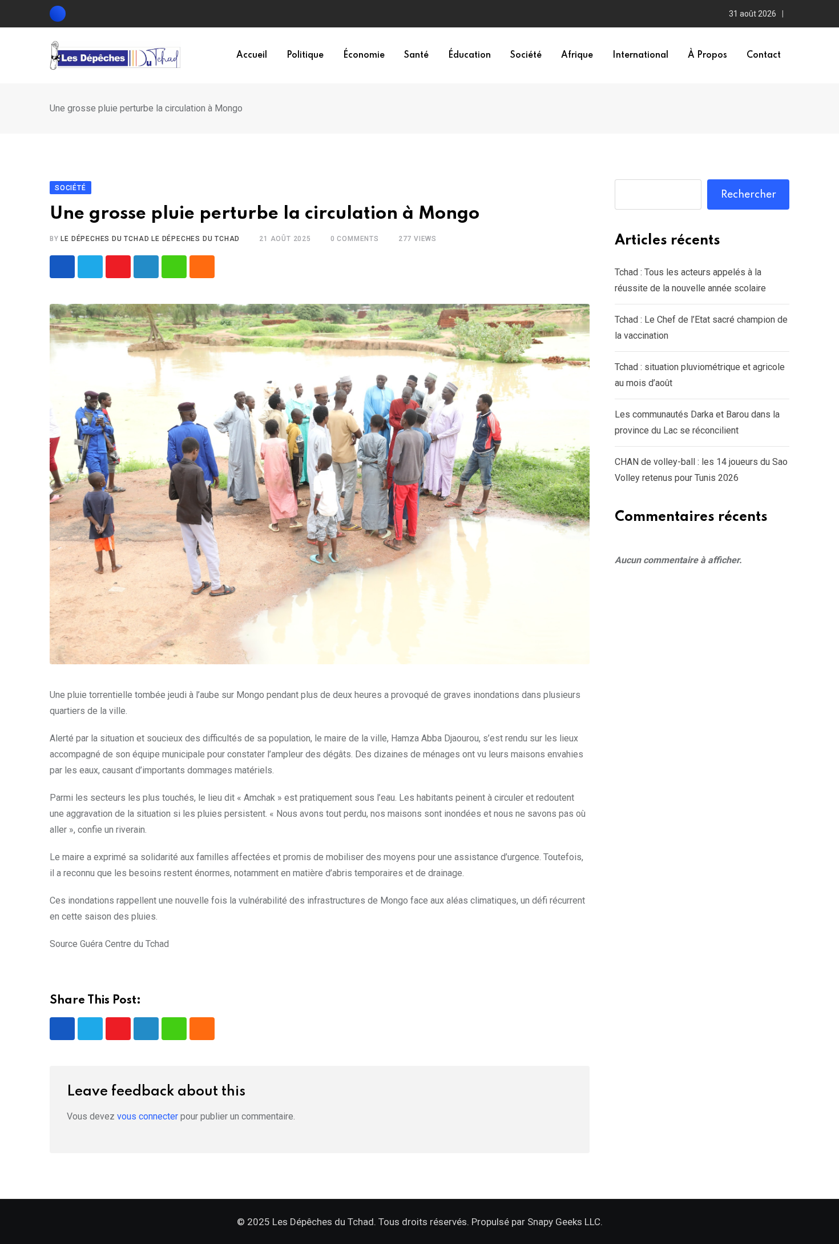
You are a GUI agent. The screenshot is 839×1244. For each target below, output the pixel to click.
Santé (416, 55)
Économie (364, 55)
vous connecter (147, 1116)
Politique (305, 55)
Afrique (577, 55)
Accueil (251, 55)
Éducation (469, 55)
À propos (707, 55)
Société (526, 55)
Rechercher (748, 195)
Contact (764, 55)
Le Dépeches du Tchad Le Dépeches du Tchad (150, 239)
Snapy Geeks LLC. (565, 1221)
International (640, 55)
